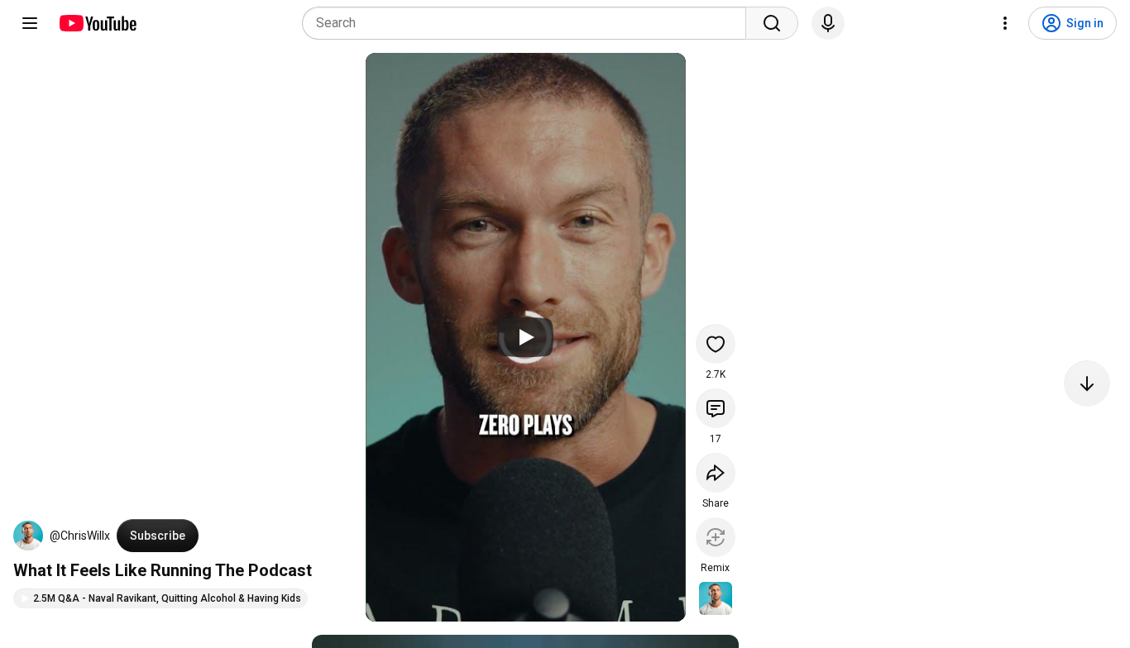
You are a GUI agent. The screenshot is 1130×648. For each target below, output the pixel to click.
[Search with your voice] (828, 23)
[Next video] (1087, 383)
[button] (28, 535)
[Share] (715, 473)
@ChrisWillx (80, 535)
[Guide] (30, 23)
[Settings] (1005, 23)
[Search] (771, 23)
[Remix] (715, 537)
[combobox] (529, 23)
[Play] (525, 337)
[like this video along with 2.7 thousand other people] (715, 344)
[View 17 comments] (715, 408)
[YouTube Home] (97, 23)
